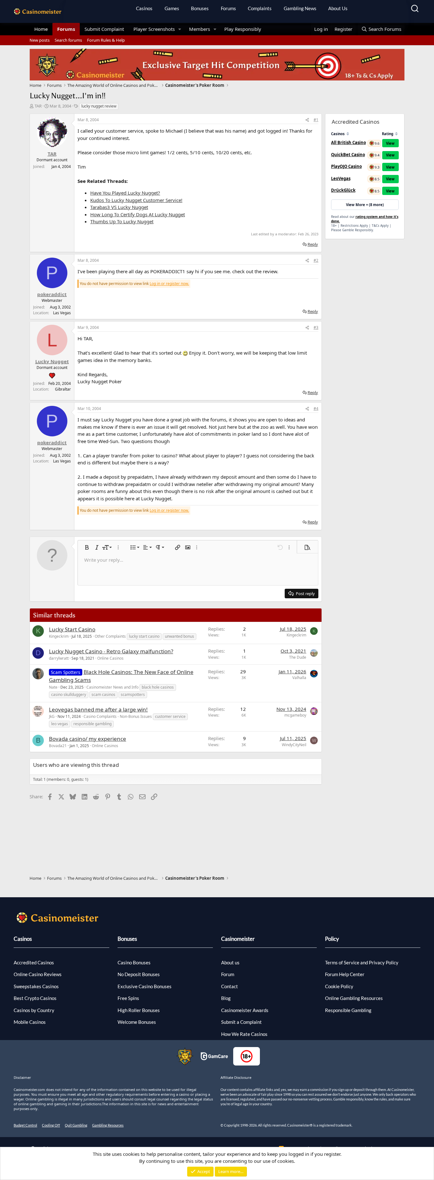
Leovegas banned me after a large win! (98, 709)
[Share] (307, 120)
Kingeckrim (59, 636)
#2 (316, 260)
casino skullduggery (68, 694)
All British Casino (348, 142)
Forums (228, 8)
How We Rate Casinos (244, 1034)
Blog (226, 998)
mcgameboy (295, 715)
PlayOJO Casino (346, 166)
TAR (38, 106)
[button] (179, 29)
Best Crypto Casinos (35, 998)
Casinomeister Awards (244, 1010)
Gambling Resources (108, 1125)
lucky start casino (144, 636)
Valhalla (299, 677)
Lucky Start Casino (72, 629)
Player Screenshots (154, 29)
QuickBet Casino (348, 154)
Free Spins (128, 998)
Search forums (68, 40)
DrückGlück (343, 190)
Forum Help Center (344, 974)
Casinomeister (238, 938)
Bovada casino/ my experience (87, 738)
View (390, 143)
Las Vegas (62, 313)
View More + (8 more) (365, 204)
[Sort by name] (348, 134)
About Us (338, 8)
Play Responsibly (242, 29)
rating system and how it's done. (364, 218)
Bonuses (200, 8)
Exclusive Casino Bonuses (145, 986)
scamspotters (133, 694)
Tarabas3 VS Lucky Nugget (119, 207)
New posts (40, 40)
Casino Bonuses (134, 962)
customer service (170, 716)
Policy (332, 938)
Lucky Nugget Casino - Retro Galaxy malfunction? (111, 651)
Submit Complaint (104, 29)
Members (199, 29)
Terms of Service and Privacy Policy (361, 962)
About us (230, 962)
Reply (313, 244)
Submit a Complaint (241, 1022)
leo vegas (59, 723)
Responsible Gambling (348, 1010)
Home (41, 29)
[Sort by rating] (396, 134)
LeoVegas (340, 178)
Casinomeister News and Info (112, 687)
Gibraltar (63, 389)
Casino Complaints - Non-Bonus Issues (118, 716)
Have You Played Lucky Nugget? (125, 193)
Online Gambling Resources (354, 998)
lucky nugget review (98, 106)
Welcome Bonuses (137, 1022)
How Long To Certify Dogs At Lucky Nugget (137, 214)
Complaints (260, 8)
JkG (52, 716)
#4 (316, 408)
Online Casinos (110, 658)
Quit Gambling (76, 1125)
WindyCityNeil (294, 744)
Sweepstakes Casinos (36, 986)
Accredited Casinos (34, 962)
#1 (316, 119)
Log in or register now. (169, 283)
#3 (316, 327)
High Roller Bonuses (139, 1010)
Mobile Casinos (30, 1022)
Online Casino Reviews (38, 974)
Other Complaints (110, 636)
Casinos (144, 8)
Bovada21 (58, 745)
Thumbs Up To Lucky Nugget (121, 221)
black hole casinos (158, 687)
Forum (227, 974)
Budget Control (25, 1125)
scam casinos (103, 694)
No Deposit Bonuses (139, 974)
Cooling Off (51, 1125)
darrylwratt (59, 658)
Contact (229, 986)
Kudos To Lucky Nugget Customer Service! (136, 200)
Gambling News (300, 8)
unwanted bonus (179, 636)
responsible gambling (92, 723)
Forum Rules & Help (106, 40)
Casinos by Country (34, 1010)
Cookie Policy (339, 986)
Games (172, 8)
